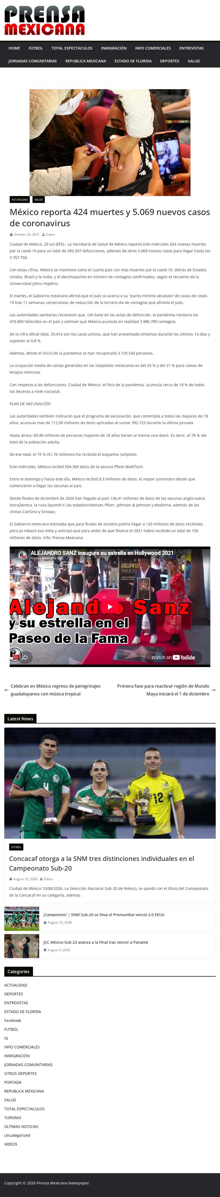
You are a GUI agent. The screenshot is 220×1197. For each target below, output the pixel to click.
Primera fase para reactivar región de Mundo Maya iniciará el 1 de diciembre (163, 690)
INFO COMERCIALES (153, 48)
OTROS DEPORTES (20, 1073)
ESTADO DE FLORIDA (133, 60)
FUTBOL (36, 48)
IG (6, 1038)
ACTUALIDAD (20, 199)
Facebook (12, 1020)
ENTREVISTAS (191, 48)
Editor (50, 234)
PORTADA (12, 1082)
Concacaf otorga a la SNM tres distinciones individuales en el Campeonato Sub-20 (101, 863)
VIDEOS (10, 1144)
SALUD (194, 60)
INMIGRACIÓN (114, 48)
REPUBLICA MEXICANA (85, 60)
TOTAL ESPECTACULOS (72, 48)
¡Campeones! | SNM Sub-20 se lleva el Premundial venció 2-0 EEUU (103, 914)
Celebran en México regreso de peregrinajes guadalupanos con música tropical (56, 690)
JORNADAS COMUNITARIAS (33, 60)
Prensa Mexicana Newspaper (63, 1182)
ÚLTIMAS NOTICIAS (21, 1126)
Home (14, 48)
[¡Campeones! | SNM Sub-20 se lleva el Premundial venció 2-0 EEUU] (21, 919)
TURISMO (12, 1117)
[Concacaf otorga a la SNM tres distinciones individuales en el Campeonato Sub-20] (110, 783)
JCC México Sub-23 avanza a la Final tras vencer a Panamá (95, 942)
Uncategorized (17, 1135)
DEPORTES (169, 60)
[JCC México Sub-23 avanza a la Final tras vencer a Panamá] (21, 946)
